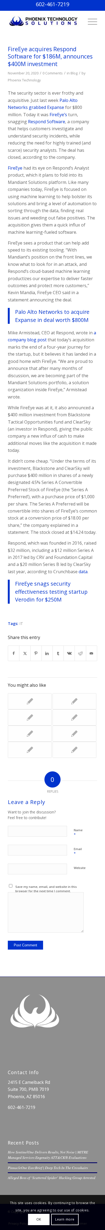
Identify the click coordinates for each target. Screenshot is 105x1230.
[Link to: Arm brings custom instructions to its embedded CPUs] (74, 750)
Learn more (65, 1219)
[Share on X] (24, 653)
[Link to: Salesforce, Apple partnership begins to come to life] (74, 734)
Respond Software (46, 122)
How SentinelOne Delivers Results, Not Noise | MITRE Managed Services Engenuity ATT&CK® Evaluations (48, 1154)
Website (80, 868)
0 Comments (53, 73)
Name (78, 832)
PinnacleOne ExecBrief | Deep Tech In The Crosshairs (48, 1167)
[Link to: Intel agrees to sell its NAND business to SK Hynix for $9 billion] (30, 734)
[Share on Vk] (69, 653)
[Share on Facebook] (13, 653)
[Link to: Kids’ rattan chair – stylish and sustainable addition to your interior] (74, 717)
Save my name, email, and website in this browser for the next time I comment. (46, 889)
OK (38, 1219)
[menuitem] (89, 21)
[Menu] (89, 21)
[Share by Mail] (91, 653)
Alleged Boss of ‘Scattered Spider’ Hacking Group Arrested (51, 1177)
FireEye (15, 168)
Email (78, 851)
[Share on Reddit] (80, 653)
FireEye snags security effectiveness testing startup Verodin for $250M (51, 591)
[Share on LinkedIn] (47, 653)
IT (21, 623)
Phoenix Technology (24, 80)
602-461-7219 (52, 4)
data (83, 572)
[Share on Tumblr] (58, 653)
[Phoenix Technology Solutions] (43, 21)
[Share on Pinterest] (36, 653)
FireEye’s (58, 115)
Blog (74, 73)
